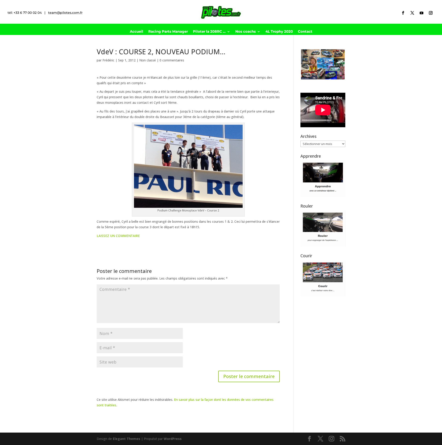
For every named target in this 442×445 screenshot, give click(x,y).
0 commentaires (172, 60)
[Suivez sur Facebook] (403, 13)
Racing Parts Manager (168, 32)
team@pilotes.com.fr (65, 13)
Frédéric (108, 60)
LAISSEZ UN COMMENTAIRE (118, 236)
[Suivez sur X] (412, 13)
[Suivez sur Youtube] (421, 13)
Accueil (136, 32)
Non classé (147, 60)
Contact (305, 32)
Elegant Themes (126, 438)
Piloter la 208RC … (209, 32)
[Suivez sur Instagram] (430, 13)
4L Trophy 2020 (279, 32)
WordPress (173, 438)
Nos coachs (245, 32)
